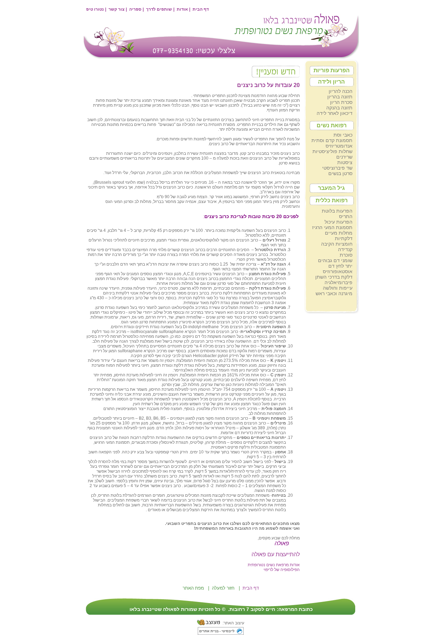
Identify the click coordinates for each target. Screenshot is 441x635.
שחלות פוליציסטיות (332, 151)
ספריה (135, 9)
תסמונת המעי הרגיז (332, 227)
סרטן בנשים (340, 173)
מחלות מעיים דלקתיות (338, 235)
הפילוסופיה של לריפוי (282, 569)
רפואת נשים (332, 125)
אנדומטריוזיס (339, 146)
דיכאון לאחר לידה (334, 113)
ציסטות (344, 162)
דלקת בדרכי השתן (333, 277)
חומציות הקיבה (336, 244)
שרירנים (344, 157)
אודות (182, 9)
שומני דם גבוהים (335, 260)
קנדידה (345, 249)
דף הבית (201, 9)
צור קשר (116, 9)
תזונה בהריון (339, 96)
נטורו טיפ (95, 9)
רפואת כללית (332, 200)
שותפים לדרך (159, 9)
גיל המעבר (331, 188)
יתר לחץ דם (340, 266)
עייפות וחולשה (337, 288)
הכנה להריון (340, 91)
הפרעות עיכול (338, 222)
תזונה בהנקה (339, 107)
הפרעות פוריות (332, 70)
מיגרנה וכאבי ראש (334, 293)
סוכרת (346, 255)
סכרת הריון (341, 102)
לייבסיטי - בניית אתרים (217, 631)
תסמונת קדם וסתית (331, 140)
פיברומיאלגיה (338, 282)
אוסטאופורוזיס (337, 271)
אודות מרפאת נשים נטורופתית (274, 564)
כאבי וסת (343, 135)
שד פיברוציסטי (337, 168)
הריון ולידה (331, 82)
